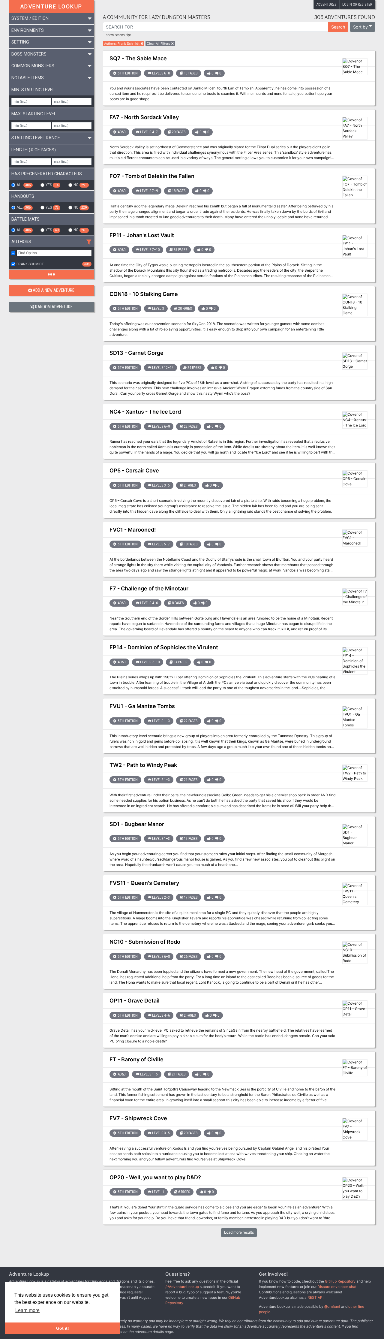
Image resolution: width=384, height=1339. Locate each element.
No (80, 185)
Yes (52, 185)
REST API (315, 1297)
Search (338, 26)
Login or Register (357, 4)
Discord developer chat (336, 1286)
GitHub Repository (340, 1281)
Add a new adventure (53, 290)
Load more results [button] (239, 1232)
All (23, 185)
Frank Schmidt (52, 264)
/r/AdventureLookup (182, 1286)
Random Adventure (54, 306)
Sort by (360, 26)
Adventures (326, 4)
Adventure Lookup (51, 6)
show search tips (118, 35)
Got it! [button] (62, 1328)
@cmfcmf (332, 1306)
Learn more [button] (27, 1310)
